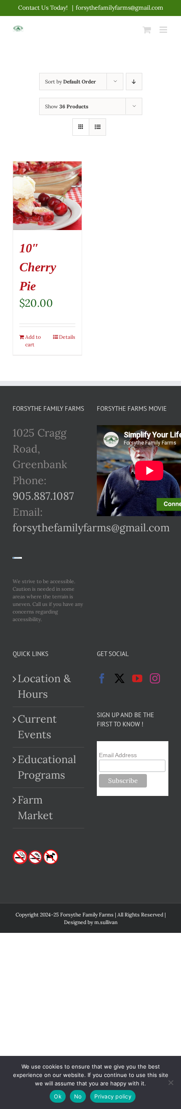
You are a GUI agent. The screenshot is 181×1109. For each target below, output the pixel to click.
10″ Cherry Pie (37, 267)
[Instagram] (155, 678)
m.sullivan (105, 922)
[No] (170, 1082)
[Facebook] (102, 678)
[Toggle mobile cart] (147, 29)
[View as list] (97, 127)
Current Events (37, 727)
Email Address (118, 755)
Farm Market (35, 807)
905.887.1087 (43, 496)
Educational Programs (47, 767)
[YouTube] (137, 678)
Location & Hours (44, 686)
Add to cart (33, 341)
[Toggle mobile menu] (164, 29)
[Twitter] (119, 678)
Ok (57, 1096)
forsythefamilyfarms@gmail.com (119, 7)
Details (67, 337)
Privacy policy (112, 1096)
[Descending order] (134, 81)
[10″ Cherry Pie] (47, 195)
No (78, 1096)
